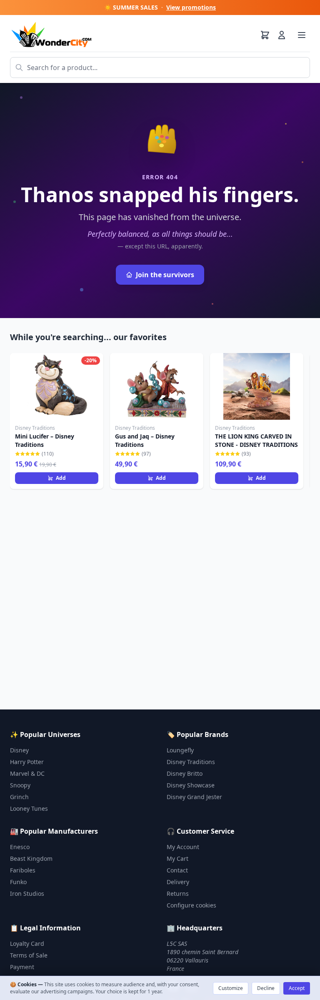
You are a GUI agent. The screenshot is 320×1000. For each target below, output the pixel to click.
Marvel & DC (27, 773)
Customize (230, 988)
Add (61, 477)
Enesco (20, 847)
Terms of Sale (29, 955)
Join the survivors (165, 274)
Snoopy (20, 785)
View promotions (191, 7)
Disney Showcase (191, 785)
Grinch (19, 797)
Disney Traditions (191, 762)
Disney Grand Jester (194, 797)
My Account (183, 847)
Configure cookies (191, 905)
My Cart (177, 858)
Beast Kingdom (31, 858)
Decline (266, 988)
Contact (177, 870)
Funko (18, 882)
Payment (22, 967)
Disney (19, 750)
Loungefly (180, 750)
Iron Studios (27, 893)
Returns (178, 893)
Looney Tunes (29, 808)
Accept (297, 988)
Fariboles (22, 870)
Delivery (178, 882)
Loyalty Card (27, 943)
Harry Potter (27, 762)
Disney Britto (184, 773)
